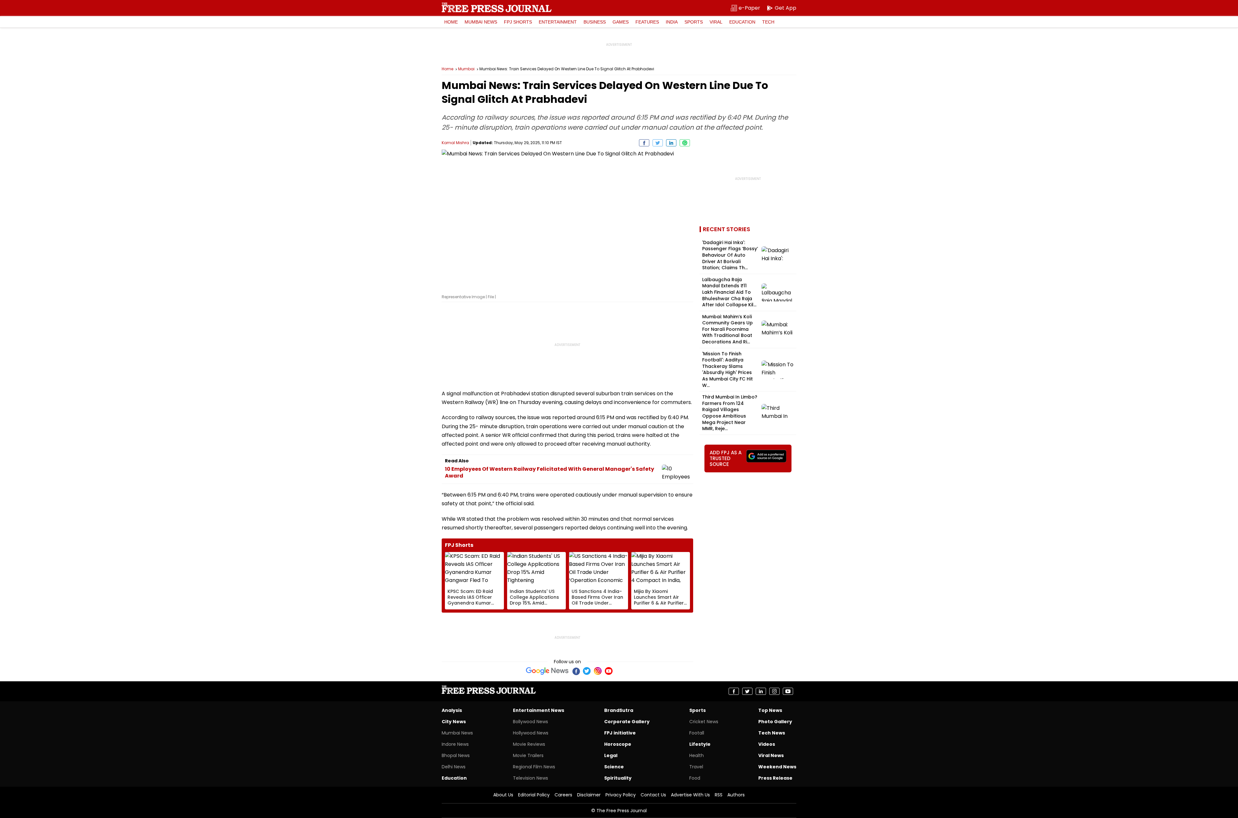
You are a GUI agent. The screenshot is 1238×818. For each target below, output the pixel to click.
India (672, 22)
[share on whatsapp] (685, 142)
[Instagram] (598, 671)
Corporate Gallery (627, 721)
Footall (696, 733)
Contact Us (653, 795)
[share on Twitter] (658, 142)
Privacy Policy (620, 795)
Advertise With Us (690, 795)
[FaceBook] (576, 671)
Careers (563, 795)
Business (595, 22)
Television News (530, 778)
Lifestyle (700, 744)
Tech (768, 22)
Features (647, 22)
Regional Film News (534, 767)
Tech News (771, 733)
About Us (503, 795)
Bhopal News (456, 755)
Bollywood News (530, 721)
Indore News (455, 744)
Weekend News (777, 767)
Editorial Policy (534, 795)
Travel (696, 767)
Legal (610, 755)
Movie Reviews (529, 744)
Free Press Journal (497, 7)
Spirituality (618, 778)
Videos (766, 744)
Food (694, 778)
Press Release (775, 778)
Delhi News (454, 767)
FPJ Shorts (518, 22)
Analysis (452, 710)
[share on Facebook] (644, 142)
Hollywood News (530, 733)
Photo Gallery (775, 721)
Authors (736, 795)
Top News (770, 710)
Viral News (771, 755)
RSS (718, 795)
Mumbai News (481, 22)
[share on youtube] (788, 691)
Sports (693, 22)
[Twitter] (587, 671)
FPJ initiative (620, 733)
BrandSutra (618, 710)
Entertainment (558, 22)
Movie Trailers (528, 755)
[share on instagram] (774, 691)
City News (454, 721)
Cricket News (703, 721)
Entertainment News (538, 710)
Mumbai (466, 69)
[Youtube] (609, 671)
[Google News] (547, 671)
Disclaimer (589, 795)
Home (451, 22)
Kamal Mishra (455, 142)
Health (696, 755)
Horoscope (617, 744)
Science (614, 767)
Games (621, 22)
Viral (716, 22)
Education (742, 22)
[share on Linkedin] (671, 142)
